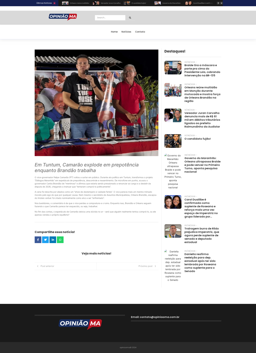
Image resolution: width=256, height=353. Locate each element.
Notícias (126, 31)
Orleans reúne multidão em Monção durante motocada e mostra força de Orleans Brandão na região (202, 94)
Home (114, 31)
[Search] (130, 17)
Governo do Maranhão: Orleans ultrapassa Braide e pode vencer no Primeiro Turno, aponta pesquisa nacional (202, 164)
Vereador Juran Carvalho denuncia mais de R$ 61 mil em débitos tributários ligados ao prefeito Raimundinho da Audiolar (202, 119)
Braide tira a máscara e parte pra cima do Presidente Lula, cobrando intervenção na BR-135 (202, 70)
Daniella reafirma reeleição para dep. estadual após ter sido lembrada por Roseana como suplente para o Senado (200, 262)
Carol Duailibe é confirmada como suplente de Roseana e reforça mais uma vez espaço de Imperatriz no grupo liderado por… (201, 208)
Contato (140, 31)
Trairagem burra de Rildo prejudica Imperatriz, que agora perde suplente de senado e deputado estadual (201, 235)
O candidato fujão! (139, 3)
